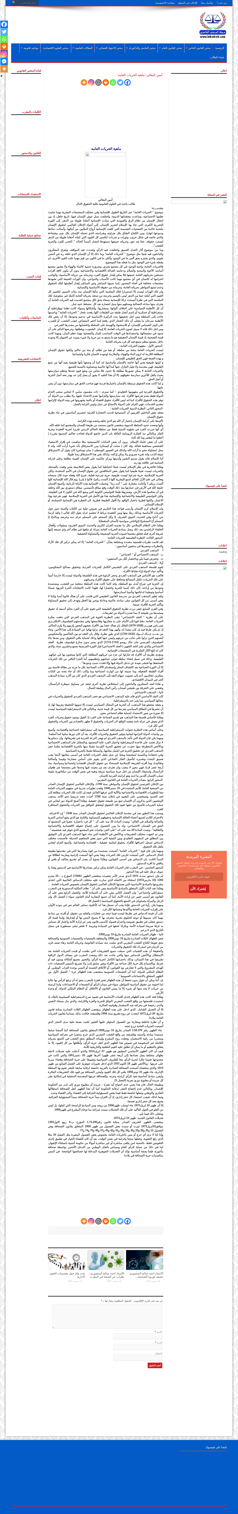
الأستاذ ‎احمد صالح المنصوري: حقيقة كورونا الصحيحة (146, 1275)
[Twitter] (120, 82)
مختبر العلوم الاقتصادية (55, 48)
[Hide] (1, 76)
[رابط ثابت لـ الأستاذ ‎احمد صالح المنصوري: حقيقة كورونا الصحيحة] (144, 1259)
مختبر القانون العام (172, 48)
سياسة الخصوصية (165, 2)
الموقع (159, 1353)
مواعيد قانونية (31, 48)
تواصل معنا (207, 2)
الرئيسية (219, 48)
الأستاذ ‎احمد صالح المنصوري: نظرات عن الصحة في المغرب (107, 1275)
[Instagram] (91, 82)
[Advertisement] (94, 20)
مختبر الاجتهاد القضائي (111, 48)
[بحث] (14, 3)
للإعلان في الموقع (187, 2)
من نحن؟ (222, 2)
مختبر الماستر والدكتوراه (142, 48)
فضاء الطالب (217, 57)
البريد (159, 1342)
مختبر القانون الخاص (200, 48)
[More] (84, 82)
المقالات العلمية (83, 48)
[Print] (105, 82)
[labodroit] (213, 24)
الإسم (159, 1331)
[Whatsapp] (113, 82)
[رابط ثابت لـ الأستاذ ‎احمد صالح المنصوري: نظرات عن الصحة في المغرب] (105, 1259)
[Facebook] (127, 82)
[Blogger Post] (98, 82)
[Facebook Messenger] (4, 61)
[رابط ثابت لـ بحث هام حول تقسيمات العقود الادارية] (66, 1259)
